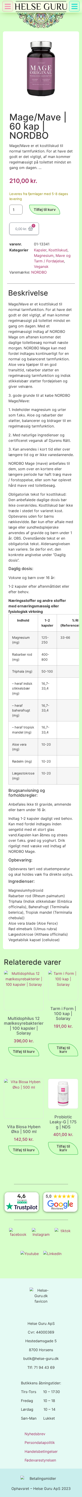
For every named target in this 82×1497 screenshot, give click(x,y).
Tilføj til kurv (45, 209)
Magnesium (44, 255)
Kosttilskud (58, 250)
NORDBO (39, 272)
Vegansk (41, 266)
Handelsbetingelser (41, 1451)
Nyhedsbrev (35, 1434)
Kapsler (40, 250)
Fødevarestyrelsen (40, 1460)
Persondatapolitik (40, 1442)
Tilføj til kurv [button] (24, 1051)
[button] (74, 6)
